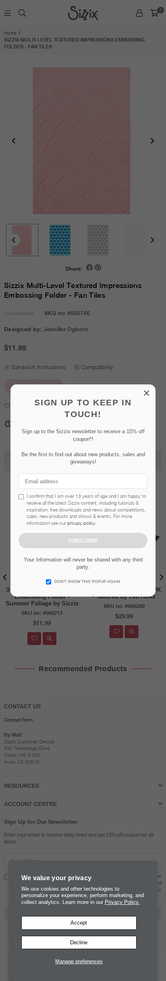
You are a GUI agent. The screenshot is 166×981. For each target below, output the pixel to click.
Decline (78, 942)
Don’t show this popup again (87, 581)
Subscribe (83, 541)
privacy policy (81, 523)
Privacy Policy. (122, 902)
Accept (79, 923)
